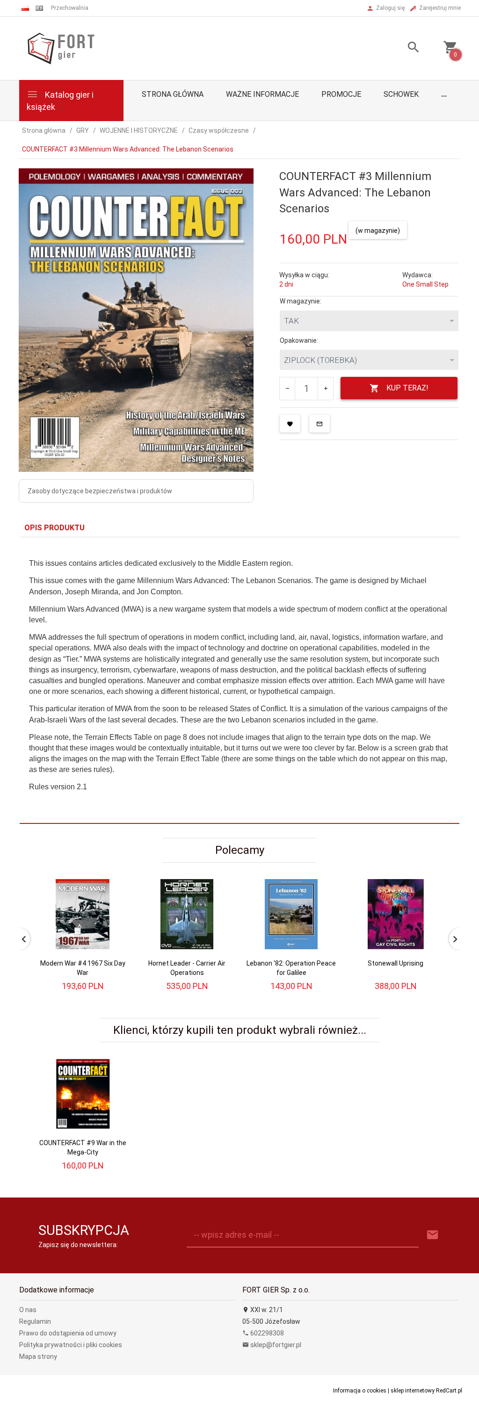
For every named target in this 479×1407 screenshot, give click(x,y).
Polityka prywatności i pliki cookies (70, 1345)
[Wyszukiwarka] (406, 48)
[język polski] (25, 8)
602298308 (266, 1333)
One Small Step (425, 284)
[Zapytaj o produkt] (319, 424)
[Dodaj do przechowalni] (290, 424)
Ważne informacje (262, 94)
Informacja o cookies (359, 1390)
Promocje (341, 94)
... (444, 94)
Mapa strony (38, 1356)
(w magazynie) (378, 230)
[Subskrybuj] (432, 1235)
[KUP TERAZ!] (112, 910)
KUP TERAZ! (407, 387)
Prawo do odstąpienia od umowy (67, 1333)
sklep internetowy (413, 1390)
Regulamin (35, 1321)
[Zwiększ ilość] (325, 388)
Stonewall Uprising (395, 963)
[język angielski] (39, 8)
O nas (27, 1309)
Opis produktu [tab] (54, 527)
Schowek (401, 94)
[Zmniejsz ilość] (287, 388)
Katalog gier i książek (60, 101)
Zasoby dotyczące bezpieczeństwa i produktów (100, 491)
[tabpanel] (239, 680)
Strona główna (172, 94)
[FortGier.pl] (60, 47)
